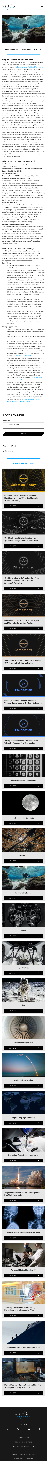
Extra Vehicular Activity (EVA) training (30, 67)
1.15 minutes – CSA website (22, 356)
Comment (6, 420)
